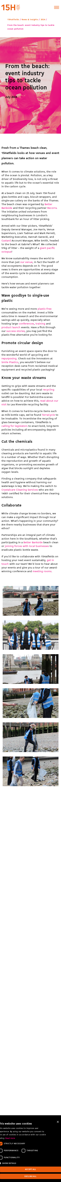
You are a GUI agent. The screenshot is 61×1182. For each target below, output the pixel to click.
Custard (6, 240)
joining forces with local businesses (27, 546)
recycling (48, 389)
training (40, 323)
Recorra (52, 208)
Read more (10, 1138)
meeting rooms (42, 571)
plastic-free (45, 309)
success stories (15, 331)
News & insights (30, 20)
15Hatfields (13, 20)
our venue (26, 262)
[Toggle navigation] (57, 7)
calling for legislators (14, 426)
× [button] (58, 1122)
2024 (43, 20)
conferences (26, 323)
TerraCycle (48, 415)
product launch (10, 327)
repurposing (9, 358)
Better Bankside (33, 542)
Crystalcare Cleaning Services (19, 490)
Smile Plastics (9, 362)
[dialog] (30, 1150)
